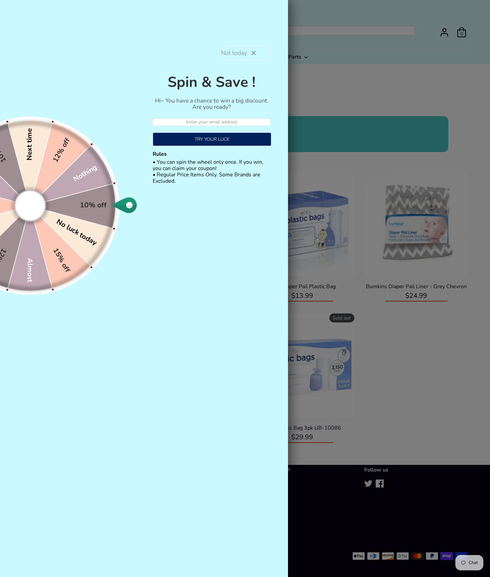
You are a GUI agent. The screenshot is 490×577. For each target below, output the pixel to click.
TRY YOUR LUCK (212, 139)
